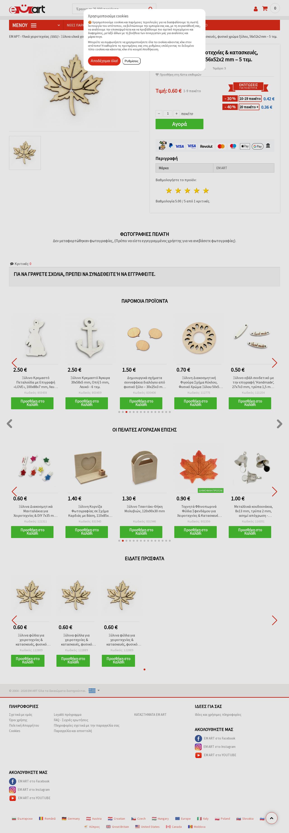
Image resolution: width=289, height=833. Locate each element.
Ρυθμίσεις (131, 61)
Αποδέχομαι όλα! (104, 61)
